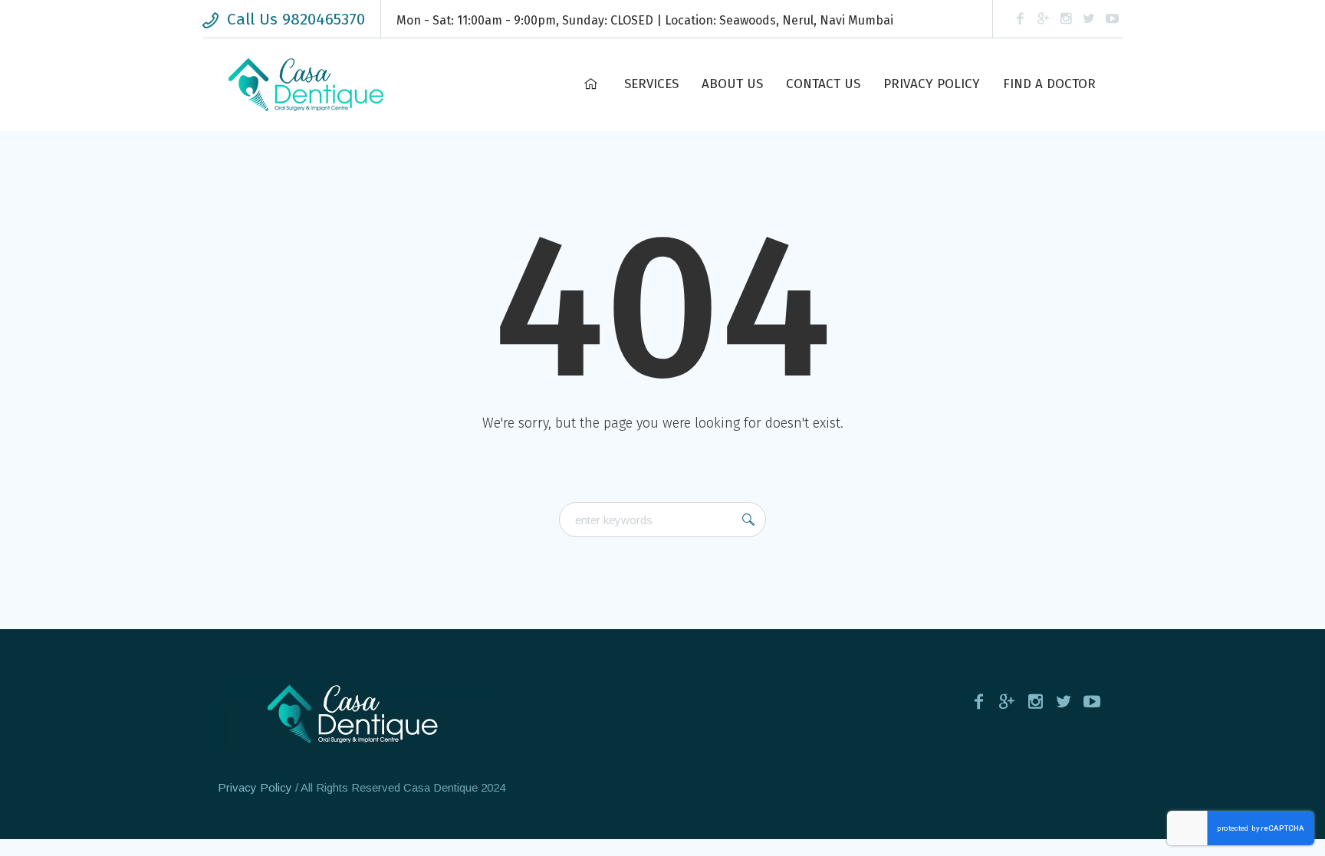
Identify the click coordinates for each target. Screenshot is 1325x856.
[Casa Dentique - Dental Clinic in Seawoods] (352, 713)
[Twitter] (1088, 19)
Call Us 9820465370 (296, 19)
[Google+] (1042, 19)
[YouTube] (1112, 19)
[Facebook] (1019, 19)
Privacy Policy (255, 787)
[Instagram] (1065, 19)
